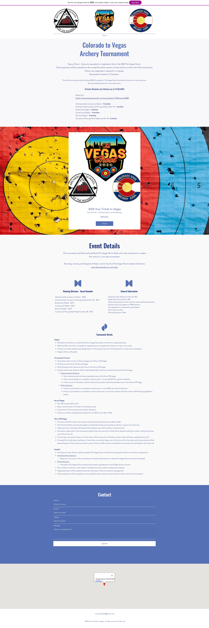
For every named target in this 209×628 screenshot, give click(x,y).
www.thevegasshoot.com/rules (104, 267)
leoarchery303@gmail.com (104, 614)
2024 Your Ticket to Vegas (104, 209)
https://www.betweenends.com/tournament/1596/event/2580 (102, 98)
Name (56, 500)
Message (57, 525)
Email (56, 509)
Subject (56, 517)
